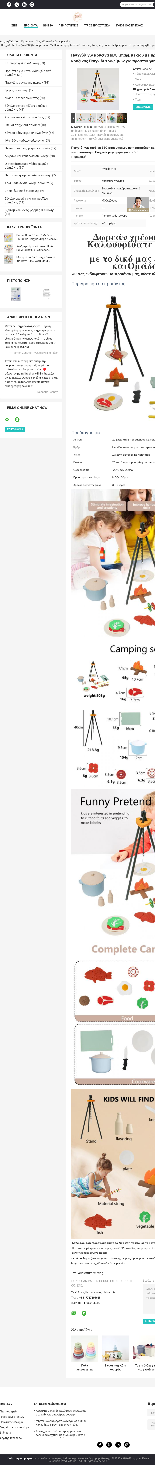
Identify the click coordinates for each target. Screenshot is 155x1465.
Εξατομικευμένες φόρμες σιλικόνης (29, 210)
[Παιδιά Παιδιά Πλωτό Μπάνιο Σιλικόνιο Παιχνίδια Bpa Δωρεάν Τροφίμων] (8, 237)
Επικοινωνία (143, 106)
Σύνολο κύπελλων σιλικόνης (24, 117)
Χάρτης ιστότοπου (11, 1437)
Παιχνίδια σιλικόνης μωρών (53, 41)
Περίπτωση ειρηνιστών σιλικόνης (28, 175)
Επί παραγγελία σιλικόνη (22, 63)
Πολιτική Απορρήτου (20, 1458)
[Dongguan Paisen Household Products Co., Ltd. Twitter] (16, 4)
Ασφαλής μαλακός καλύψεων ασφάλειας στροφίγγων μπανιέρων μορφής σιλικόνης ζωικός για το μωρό (61, 1413)
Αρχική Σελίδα (9, 41)
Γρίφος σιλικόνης (16, 90)
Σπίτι (14, 25)
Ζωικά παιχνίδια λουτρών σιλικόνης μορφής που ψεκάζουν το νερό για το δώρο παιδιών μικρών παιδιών (115, 1367)
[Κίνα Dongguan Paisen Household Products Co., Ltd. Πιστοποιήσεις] (15, 294)
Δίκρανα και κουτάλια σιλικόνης (27, 156)
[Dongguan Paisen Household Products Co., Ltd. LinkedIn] (24, 4)
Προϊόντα (31, 25)
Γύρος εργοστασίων (97, 25)
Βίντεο (48, 25)
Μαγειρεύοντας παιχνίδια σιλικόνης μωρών (98, 1263)
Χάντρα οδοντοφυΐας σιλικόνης (26, 133)
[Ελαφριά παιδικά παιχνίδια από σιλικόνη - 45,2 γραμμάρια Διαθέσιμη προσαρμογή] (8, 259)
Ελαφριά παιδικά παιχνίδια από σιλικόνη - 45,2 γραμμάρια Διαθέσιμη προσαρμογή (35, 261)
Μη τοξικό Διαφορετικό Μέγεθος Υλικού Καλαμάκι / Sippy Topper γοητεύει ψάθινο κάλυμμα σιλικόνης (61, 1423)
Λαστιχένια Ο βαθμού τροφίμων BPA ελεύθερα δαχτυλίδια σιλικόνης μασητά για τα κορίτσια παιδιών (60, 1434)
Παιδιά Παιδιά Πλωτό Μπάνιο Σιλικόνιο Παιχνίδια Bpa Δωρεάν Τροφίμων (36, 239)
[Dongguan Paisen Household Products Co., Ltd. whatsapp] (19, 419)
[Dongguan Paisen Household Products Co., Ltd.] (77, 16)
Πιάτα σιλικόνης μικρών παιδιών (27, 148)
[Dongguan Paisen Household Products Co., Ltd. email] (9, 419)
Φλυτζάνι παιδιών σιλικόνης (24, 140)
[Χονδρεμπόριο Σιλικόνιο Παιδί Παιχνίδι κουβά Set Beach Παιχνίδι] (8, 248)
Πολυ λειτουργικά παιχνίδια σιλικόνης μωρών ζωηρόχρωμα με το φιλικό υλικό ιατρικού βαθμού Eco (85, 1367)
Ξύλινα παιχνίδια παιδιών (22, 125)
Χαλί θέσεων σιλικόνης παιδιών (27, 183)
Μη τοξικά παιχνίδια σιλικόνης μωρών (106, 1258)
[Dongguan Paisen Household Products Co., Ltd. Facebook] (9, 4)
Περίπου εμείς (68, 25)
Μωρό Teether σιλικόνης (22, 98)
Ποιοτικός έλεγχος (129, 25)
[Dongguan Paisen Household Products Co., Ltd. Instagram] (31, 4)
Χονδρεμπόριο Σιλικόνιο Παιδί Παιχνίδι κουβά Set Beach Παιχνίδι (35, 250)
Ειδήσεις (5, 1432)
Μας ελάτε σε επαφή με (14, 1427)
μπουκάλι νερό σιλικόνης (22, 191)
